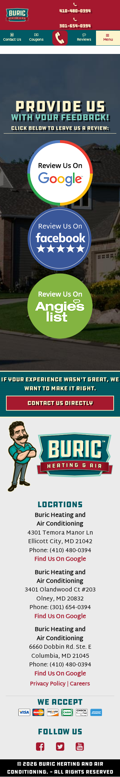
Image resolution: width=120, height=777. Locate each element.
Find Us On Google (60, 559)
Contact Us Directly (60, 403)
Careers (80, 684)
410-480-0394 (75, 11)
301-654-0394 (75, 26)
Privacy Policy (48, 684)
